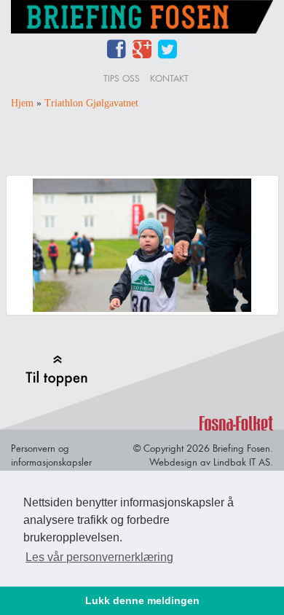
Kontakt (169, 78)
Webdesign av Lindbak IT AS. (211, 462)
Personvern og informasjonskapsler (51, 455)
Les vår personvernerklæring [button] (99, 557)
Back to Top (56, 370)
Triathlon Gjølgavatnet (91, 103)
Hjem (22, 103)
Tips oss (121, 78)
